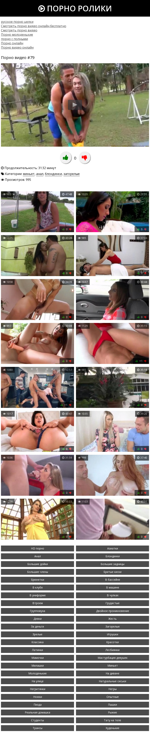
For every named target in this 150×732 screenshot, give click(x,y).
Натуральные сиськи (112, 681)
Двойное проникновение (112, 611)
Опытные (112, 697)
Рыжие (112, 712)
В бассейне (112, 579)
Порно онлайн (12, 43)
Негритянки (37, 689)
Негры (112, 689)
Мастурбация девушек (113, 658)
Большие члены (37, 572)
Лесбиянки (112, 650)
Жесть (112, 619)
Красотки (112, 642)
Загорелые (112, 626)
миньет (29, 174)
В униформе (37, 595)
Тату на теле (112, 720)
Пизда (38, 704)
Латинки (37, 650)
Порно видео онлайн (17, 47)
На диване (112, 673)
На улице (38, 681)
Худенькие (112, 728)
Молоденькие (37, 673)
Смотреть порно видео (19, 30)
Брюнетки (37, 579)
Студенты (37, 720)
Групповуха (37, 611)
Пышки (112, 704)
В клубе (37, 587)
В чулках (112, 595)
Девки (38, 619)
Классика (37, 642)
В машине (112, 587)
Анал (37, 556)
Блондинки (112, 556)
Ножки (37, 697)
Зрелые (37, 634)
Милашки (37, 665)
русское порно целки (17, 22)
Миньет (112, 665)
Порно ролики (78, 8)
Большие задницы (112, 564)
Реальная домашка (37, 712)
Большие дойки (37, 564)
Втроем (37, 603)
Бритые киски (112, 572)
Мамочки (37, 658)
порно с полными (14, 39)
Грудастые (112, 603)
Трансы (37, 728)
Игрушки (112, 634)
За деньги (37, 626)
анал (39, 174)
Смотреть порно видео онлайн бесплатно (33, 26)
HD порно (37, 548)
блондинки (53, 174)
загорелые (71, 174)
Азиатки (112, 548)
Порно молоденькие (17, 34)
